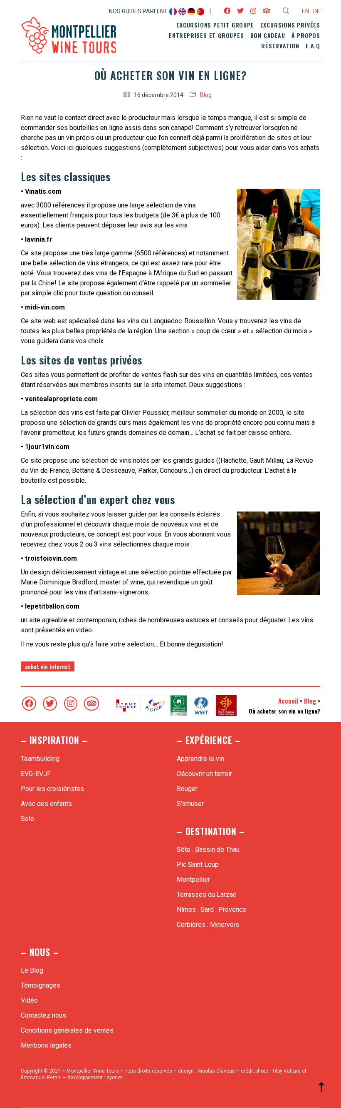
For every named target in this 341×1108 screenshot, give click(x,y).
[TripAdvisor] (91, 703)
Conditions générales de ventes (67, 1030)
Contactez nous (43, 1015)
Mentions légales (46, 1045)
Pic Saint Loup (198, 864)
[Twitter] (50, 703)
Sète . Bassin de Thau (208, 849)
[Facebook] (29, 703)
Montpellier (193, 879)
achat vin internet (47, 666)
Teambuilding (40, 759)
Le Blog (32, 970)
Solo (27, 819)
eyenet (114, 1078)
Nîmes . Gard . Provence (211, 909)
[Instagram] (70, 703)
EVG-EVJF (36, 774)
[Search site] (286, 12)
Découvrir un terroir (204, 774)
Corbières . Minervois (208, 924)
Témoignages (40, 985)
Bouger (187, 789)
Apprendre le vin (200, 759)
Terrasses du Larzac (206, 894)
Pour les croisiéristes (52, 789)
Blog (206, 95)
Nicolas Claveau (216, 1071)
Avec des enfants (46, 804)
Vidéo (29, 1000)
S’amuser (190, 804)
